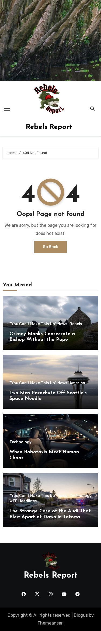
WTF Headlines (23, 501)
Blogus (81, 615)
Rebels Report (49, 127)
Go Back (50, 247)
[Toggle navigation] (7, 108)
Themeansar (49, 623)
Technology (20, 442)
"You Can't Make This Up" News (38, 324)
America (77, 383)
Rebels (75, 324)
